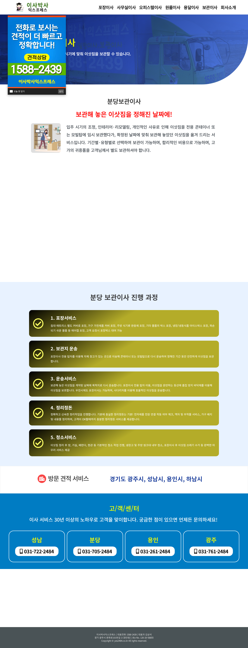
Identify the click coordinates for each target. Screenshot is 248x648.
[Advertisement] (124, 199)
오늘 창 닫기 (19, 91)
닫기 (61, 91)
